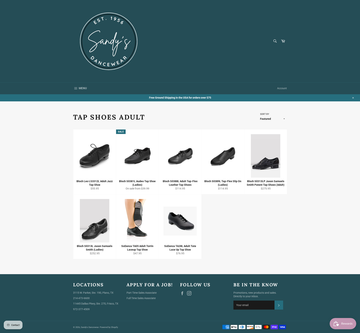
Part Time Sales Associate (142, 292)
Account (282, 88)
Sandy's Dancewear (90, 327)
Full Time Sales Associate (141, 298)
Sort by (264, 114)
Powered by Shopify (109, 327)
